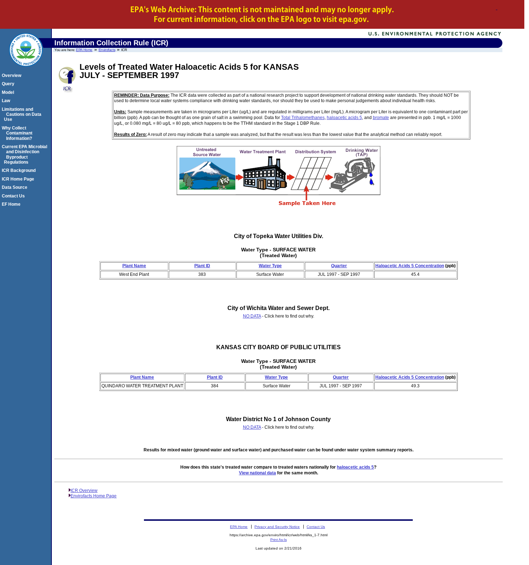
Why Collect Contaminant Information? (18, 133)
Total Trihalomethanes (303, 117)
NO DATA (252, 316)
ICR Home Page (19, 179)
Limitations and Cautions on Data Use (22, 114)
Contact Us (14, 196)
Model (9, 92)
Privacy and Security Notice (277, 527)
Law (7, 100)
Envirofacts (107, 50)
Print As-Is (278, 540)
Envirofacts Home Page (94, 495)
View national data (257, 472)
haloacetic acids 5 (344, 117)
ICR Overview (84, 490)
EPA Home (84, 50)
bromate (381, 117)
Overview (12, 75)
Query (9, 83)
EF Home (12, 204)
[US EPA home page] (26, 70)
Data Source (15, 187)
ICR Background (20, 170)
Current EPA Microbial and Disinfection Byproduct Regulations (25, 154)
